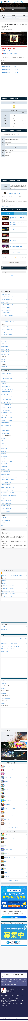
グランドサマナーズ (8, 815)
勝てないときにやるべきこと (7, 402)
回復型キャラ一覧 (5, 349)
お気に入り (24, 257)
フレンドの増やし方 (5, 511)
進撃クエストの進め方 (6, 508)
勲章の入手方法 (4, 394)
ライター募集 (8, 1001)
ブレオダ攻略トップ (5, 294)
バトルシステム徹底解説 (6, 397)
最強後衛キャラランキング (7, 304)
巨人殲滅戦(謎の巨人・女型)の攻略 (8, 495)
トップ (4, 12)
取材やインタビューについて (6, 996)
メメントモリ (7, 823)
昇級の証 (3, 438)
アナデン (6, 785)
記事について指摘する (15, 262)
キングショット (7, 792)
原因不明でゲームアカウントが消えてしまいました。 (12, 646)
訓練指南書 (3, 451)
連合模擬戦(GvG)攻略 (5, 469)
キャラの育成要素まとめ (6, 378)
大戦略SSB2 (6, 876)
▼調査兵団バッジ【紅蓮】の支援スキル (10, 69)
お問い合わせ (12, 1000)
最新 (21, 638)
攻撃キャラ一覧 (4, 583)
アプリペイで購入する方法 (7, 312)
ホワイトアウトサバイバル (9, 808)
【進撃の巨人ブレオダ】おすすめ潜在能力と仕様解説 (12, 575)
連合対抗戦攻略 (4, 466)
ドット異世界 (7, 804)
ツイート (6, 257)
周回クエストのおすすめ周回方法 (8, 479)
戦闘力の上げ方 (4, 15)
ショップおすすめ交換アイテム (8, 482)
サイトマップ (19, 1000)
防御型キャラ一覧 (5, 346)
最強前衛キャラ (6, 51)
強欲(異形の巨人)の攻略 (6, 500)
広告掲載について (4, 1000)
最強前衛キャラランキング (7, 302)
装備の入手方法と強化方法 (7, 389)
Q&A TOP (3, 626)
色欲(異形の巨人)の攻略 (6, 503)
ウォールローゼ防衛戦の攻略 (7, 490)
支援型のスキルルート (6, 430)
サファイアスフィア (8, 766)
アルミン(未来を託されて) (6, 329)
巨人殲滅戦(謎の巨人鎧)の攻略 (7, 492)
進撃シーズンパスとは (6, 407)
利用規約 (16, 998)
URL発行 (15, 257)
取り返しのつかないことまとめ (8, 412)
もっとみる (13, 655)
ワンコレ (6, 812)
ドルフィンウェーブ (8, 769)
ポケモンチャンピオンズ (9, 838)
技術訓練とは (4, 383)
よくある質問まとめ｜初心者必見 (8, 593)
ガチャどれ (14, 17)
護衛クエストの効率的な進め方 (8, 487)
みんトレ (6, 781)
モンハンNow (7, 796)
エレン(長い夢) (4, 332)
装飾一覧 (3, 361)
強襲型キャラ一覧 (5, 354)
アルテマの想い (20, 995)
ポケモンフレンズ (8, 800)
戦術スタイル (14, 15)
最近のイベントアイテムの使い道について (10, 643)
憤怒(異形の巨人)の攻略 (6, 498)
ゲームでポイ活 (18, 1)
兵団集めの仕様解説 (5, 474)
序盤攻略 (23, 12)
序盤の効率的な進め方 (6, 310)
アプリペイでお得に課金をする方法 (10, 53)
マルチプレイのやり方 (6, 399)
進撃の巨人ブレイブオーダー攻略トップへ (15, 193)
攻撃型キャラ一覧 (5, 343)
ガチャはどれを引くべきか (6, 596)
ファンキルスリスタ (8, 773)
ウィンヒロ (6, 789)
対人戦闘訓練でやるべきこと (7, 471)
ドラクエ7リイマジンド (9, 849)
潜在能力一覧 (4, 366)
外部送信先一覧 (4, 1005)
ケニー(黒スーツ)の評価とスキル (8, 588)
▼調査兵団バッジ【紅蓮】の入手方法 (10, 72)
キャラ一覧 (3, 341)
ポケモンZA (6, 853)
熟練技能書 (3, 453)
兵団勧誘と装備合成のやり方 (7, 484)
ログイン (25, 1)
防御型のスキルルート (6, 425)
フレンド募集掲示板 (5, 520)
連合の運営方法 (4, 463)
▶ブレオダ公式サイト (5, 206)
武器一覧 (3, 359)
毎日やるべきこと (5, 376)
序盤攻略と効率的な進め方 (7, 373)
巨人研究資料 (4, 456)
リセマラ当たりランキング (8, 50)
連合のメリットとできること (7, 461)
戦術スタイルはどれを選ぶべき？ (8, 417)
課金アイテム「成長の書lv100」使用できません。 (11, 648)
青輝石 (2, 443)
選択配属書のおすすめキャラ (7, 391)
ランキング (25, 638)
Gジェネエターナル (8, 777)
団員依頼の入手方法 (5, 505)
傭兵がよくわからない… (6, 651)
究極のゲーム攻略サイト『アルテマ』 (8, 995)
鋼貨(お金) (3, 445)
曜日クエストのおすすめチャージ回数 (9, 477)
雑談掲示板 (3, 517)
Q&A (2, 525)
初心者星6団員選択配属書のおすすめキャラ (10, 591)
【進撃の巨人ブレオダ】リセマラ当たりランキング (12, 573)
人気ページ (21, 213)
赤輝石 (2, 440)
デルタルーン (7, 872)
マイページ (3, 631)
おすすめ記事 (7, 213)
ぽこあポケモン (7, 834)
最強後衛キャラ (13, 51)
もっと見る (14, 599)
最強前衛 (23, 15)
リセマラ (14, 12)
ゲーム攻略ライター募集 (5, 1003)
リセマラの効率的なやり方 (7, 299)
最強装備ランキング (5, 307)
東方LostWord (7, 819)
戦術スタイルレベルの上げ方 (7, 420)
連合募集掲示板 (4, 522)
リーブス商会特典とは (6, 404)
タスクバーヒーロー (8, 842)
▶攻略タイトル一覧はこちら (14, 827)
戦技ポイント (4, 448)
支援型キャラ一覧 (5, 351)
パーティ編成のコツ (5, 386)
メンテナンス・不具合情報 (7, 315)
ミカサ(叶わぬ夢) (5, 326)
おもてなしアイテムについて (7, 641)
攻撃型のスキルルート (6, 422)
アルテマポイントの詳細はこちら (14, 917)
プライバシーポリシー (16, 1003)
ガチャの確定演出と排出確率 (7, 321)
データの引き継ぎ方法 (6, 410)
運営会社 (2, 1001)
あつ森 (5, 861)
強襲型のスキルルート (6, 433)
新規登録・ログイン (5, 629)
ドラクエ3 (6, 868)
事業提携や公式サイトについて (7, 998)
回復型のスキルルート (6, 428)
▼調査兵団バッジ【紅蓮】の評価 (9, 66)
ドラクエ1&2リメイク (8, 845)
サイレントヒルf (7, 865)
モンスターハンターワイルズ (10, 857)
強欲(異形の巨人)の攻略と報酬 (7, 585)
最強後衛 (4, 17)
